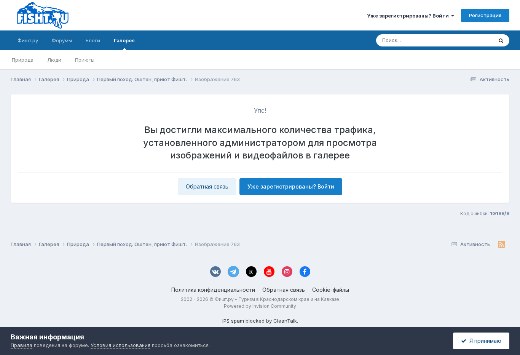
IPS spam (233, 321)
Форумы (62, 40)
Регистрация (485, 15)
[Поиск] (501, 40)
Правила (21, 345)
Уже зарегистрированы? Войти (409, 16)
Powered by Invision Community (260, 306)
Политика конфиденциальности (213, 289)
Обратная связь (207, 186)
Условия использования (120, 345)
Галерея (124, 40)
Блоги (93, 40)
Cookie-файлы (330, 289)
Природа (22, 60)
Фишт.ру (28, 40)
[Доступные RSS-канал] (501, 244)
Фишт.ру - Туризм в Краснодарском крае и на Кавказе (277, 299)
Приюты (84, 60)
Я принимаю (483, 340)
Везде (475, 40)
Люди (54, 60)
